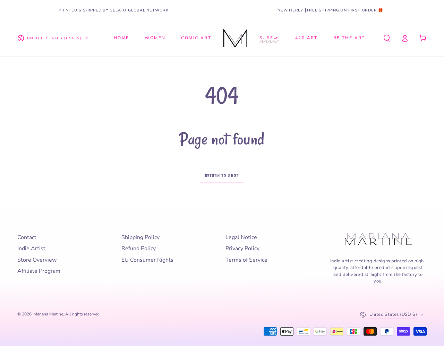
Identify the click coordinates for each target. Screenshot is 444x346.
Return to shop (222, 175)
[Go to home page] (235, 38)
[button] (387, 38)
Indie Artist (31, 248)
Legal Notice (241, 237)
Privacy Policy (242, 248)
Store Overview (37, 260)
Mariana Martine (48, 314)
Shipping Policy (140, 237)
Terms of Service (246, 260)
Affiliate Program (38, 271)
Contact (26, 237)
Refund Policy (138, 248)
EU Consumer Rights (147, 260)
